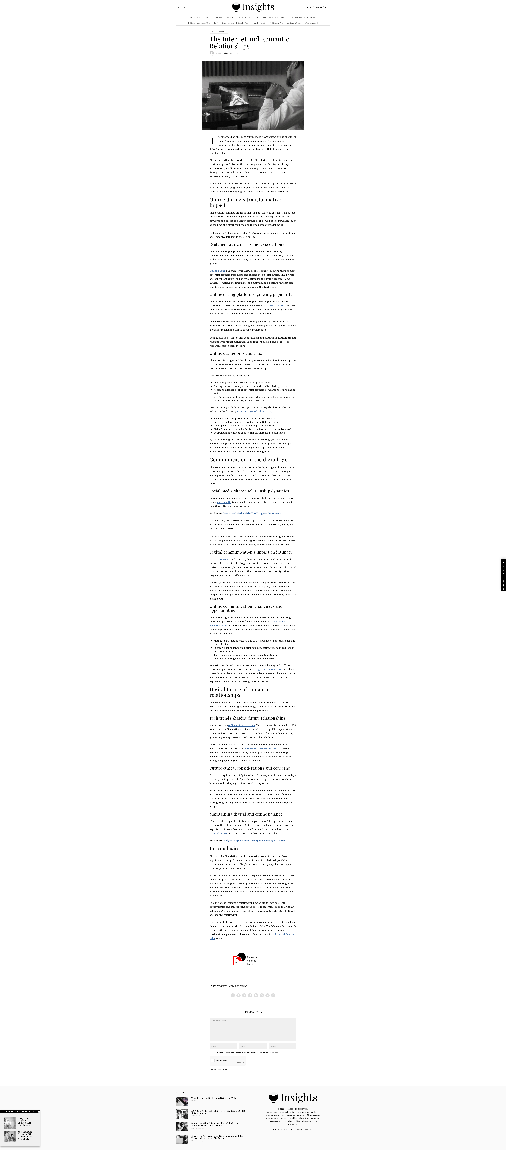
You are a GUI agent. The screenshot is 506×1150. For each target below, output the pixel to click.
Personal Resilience (235, 22)
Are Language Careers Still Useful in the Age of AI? (26, 1135)
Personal (195, 17)
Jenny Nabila (223, 53)
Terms (299, 1130)
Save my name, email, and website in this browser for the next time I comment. (245, 1052)
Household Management (272, 17)
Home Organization (304, 17)
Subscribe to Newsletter (503, 575)
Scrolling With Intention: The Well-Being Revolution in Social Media (215, 1124)
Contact (326, 7)
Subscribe (317, 7)
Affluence (294, 22)
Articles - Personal (219, 32)
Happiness (259, 22)
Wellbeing (276, 22)
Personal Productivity (203, 22)
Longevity (311, 22)
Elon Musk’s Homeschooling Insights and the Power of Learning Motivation (217, 1137)
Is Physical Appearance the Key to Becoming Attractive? (254, 840)
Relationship (214, 17)
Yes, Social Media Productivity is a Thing (214, 1098)
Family (231, 17)
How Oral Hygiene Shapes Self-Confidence (25, 1121)
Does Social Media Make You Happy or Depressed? (252, 513)
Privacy (284, 1130)
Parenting (245, 17)
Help (292, 1130)
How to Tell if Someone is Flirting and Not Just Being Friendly (218, 1111)
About (309, 7)
